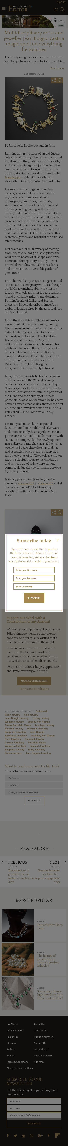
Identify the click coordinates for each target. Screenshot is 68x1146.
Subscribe (34, 598)
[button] (57, 540)
